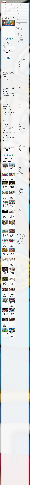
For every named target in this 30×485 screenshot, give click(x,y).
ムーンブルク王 (20, 43)
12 (13, 50)
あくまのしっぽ (20, 172)
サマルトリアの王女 (21, 42)
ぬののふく (20, 148)
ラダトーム (19, 211)
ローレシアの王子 (20, 38)
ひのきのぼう (19, 129)
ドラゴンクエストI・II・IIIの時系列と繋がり (22, 235)
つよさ (19, 67)
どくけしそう (19, 175)
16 (10, 52)
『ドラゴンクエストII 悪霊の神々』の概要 (7, 43)
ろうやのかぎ (20, 187)
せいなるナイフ (19, 133)
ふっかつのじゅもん (20, 126)
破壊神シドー (19, 34)
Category (14, 1)
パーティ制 (19, 61)
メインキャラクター (20, 37)
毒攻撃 (19, 107)
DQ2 (17, 20)
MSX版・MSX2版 (19, 223)
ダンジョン (20, 63)
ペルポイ (18, 217)
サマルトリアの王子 (21, 39)
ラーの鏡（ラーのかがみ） (20, 192)
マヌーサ (19, 91)
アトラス (19, 56)
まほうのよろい (20, 153)
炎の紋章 (19, 195)
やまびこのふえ (19, 191)
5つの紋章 (19, 33)
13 (4, 52)
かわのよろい (20, 149)
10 (9, 50)
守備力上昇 (20, 123)
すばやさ (19, 80)
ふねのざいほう (19, 190)
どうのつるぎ (19, 132)
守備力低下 (20, 124)
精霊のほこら (19, 219)
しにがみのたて (20, 165)
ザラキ (19, 86)
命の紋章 (19, 198)
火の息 (19, 109)
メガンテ (19, 88)
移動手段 (19, 64)
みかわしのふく (20, 152)
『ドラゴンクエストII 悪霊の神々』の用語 (21, 206)
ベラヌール (19, 213)
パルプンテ (20, 105)
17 (12, 52)
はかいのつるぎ (19, 145)
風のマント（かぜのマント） (21, 189)
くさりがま (19, 134)
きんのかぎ (20, 186)
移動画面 (18, 62)
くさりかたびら (20, 150)
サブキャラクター (19, 41)
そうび (19, 68)
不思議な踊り (20, 112)
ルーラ (19, 101)
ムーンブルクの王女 (21, 40)
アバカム (19, 104)
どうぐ (19, 70)
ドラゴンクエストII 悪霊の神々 (20, 24)
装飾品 (18, 170)
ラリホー (19, 89)
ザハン (18, 216)
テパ (18, 214)
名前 (18, 240)
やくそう (18, 174)
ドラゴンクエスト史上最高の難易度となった (22, 236)
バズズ (19, 57)
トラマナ (19, 103)
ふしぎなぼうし (20, 168)
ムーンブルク (20, 210)
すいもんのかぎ (20, 188)
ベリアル (19, 58)
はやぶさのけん (19, 130)
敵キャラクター (19, 53)
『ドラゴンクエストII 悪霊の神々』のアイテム (21, 173)
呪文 (18, 82)
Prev (5, 50)
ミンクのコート (20, 155)
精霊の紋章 (19, 193)
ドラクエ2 (22, 23)
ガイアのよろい (20, 154)
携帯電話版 (19, 226)
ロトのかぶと (20, 169)
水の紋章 (19, 197)
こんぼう (18, 131)
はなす (19, 66)
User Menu (19, 1)
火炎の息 (19, 110)
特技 (18, 106)
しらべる (19, 71)
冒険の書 (18, 127)
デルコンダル (19, 215)
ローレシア (20, 208)
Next (8, 54)
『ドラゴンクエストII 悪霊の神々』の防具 (21, 146)
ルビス (19, 52)
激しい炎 (19, 111)
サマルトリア (20, 209)
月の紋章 (19, 196)
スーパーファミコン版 (20, 224)
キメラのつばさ (19, 176)
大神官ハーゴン (20, 54)
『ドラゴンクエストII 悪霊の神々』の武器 (21, 128)
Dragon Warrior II (18, 23)
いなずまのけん (19, 144)
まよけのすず (20, 171)
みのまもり (20, 81)
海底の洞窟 (19, 218)
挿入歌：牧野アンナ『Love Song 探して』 (22, 245)
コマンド (18, 65)
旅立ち (5, 46)
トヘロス (19, 102)
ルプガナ (18, 212)
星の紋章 (19, 194)
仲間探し (5, 47)
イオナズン (20, 87)
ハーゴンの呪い (19, 239)
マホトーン (20, 90)
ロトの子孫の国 (19, 207)
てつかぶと (20, 167)
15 (8, 52)
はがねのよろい (20, 151)
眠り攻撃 (19, 108)
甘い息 (19, 113)
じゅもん (19, 69)
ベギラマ (19, 85)
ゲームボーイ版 (19, 225)
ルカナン (19, 92)
